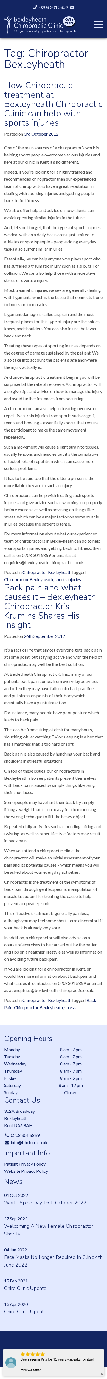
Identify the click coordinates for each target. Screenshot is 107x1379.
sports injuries (68, 579)
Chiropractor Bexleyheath (46, 572)
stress (70, 1007)
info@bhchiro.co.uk (29, 1142)
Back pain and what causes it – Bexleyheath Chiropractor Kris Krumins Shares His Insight (50, 606)
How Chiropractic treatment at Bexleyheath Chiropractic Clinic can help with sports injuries (53, 104)
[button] (101, 1373)
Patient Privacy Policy (25, 1163)
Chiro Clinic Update (25, 1288)
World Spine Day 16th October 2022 (45, 1202)
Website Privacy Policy (26, 1171)
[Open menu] (98, 24)
